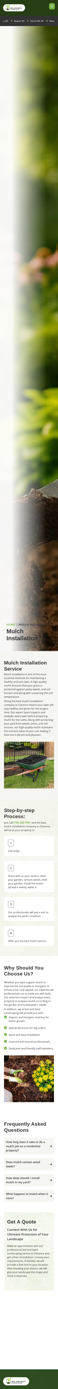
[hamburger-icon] (52, 6)
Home (10, 624)
